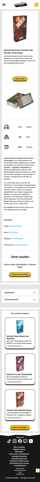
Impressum (20, 474)
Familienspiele (17, 239)
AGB (20, 472)
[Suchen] (36, 5)
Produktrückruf (20, 465)
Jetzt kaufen (20, 79)
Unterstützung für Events (19, 463)
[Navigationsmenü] (4, 4)
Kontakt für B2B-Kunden (19, 461)
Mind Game (14, 232)
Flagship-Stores (19, 449)
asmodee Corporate (19, 456)
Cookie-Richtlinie (20, 470)
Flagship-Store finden (20, 274)
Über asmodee (19, 447)
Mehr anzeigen (20, 427)
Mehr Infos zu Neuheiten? (19, 454)
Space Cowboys (16, 226)
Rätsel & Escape (21, 245)
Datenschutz (20, 468)
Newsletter (19, 452)
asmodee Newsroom (19, 459)
